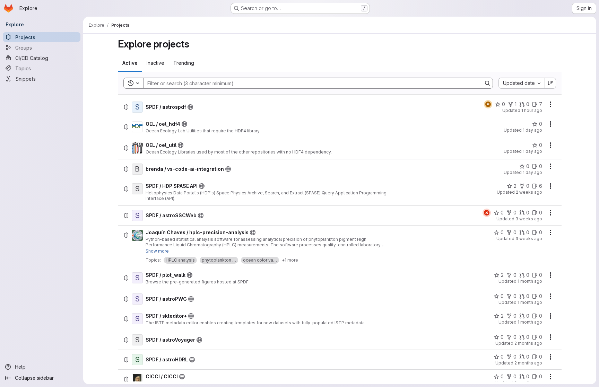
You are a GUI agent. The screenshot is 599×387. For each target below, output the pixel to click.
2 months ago (528, 343)
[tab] (130, 63)
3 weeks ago (528, 218)
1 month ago (530, 281)
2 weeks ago (529, 192)
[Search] (487, 83)
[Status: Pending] (488, 104)
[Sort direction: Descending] (550, 83)
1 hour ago (531, 110)
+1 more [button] (290, 260)
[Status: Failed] (487, 213)
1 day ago (532, 130)
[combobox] (521, 83)
